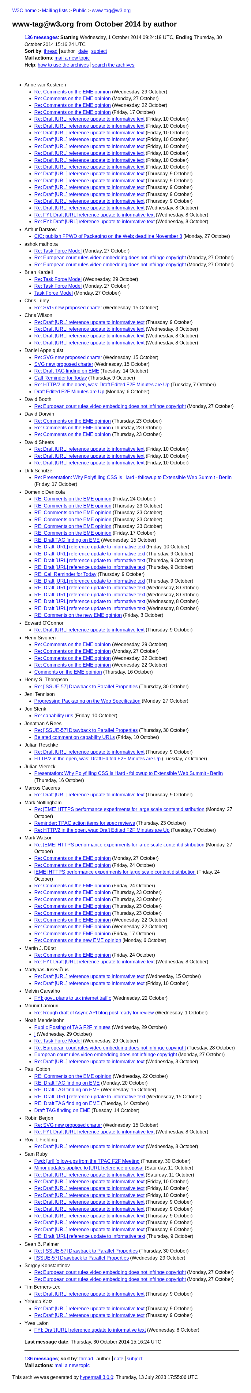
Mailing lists (55, 10)
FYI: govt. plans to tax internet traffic (72, 998)
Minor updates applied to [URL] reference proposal (89, 1167)
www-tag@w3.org (111, 10)
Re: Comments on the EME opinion (72, 91)
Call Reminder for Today (60, 377)
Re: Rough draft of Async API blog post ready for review (94, 1012)
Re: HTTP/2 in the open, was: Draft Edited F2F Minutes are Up (102, 384)
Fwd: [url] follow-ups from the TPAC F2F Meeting (87, 1161)
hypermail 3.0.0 (96, 1377)
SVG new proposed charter (63, 364)
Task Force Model (53, 293)
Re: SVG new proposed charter (68, 307)
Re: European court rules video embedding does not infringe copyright (110, 257)
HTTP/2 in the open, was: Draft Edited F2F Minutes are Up (97, 758)
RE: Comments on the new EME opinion (78, 615)
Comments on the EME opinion (68, 672)
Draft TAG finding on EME (62, 1110)
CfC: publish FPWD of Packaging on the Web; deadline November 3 (108, 236)
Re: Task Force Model (58, 250)
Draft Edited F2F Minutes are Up (69, 391)
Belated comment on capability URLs (74, 737)
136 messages (41, 37)
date (83, 51)
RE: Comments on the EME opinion (72, 498)
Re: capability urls (53, 715)
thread (51, 51)
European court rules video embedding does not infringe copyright (105, 1054)
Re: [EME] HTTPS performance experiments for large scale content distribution (119, 809)
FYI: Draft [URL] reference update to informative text (90, 1330)
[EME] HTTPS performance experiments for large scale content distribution (115, 872)
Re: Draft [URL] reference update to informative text (89, 119)
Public (80, 10)
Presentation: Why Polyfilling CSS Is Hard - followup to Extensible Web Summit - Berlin (128, 773)
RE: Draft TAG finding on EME (67, 540)
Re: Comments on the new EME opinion (77, 940)
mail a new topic (72, 57)
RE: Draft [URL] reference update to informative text (89, 546)
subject (99, 51)
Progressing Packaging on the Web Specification (87, 701)
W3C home (24, 10)
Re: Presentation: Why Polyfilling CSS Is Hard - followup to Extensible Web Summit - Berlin (133, 477)
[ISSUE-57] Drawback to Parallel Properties (81, 1257)
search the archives (113, 64)
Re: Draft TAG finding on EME (66, 370)
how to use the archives (63, 64)
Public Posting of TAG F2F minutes (72, 1027)
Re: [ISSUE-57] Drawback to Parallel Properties (86, 686)
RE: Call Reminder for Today (65, 574)
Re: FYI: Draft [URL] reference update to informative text (94, 214)
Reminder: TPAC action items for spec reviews (84, 823)
